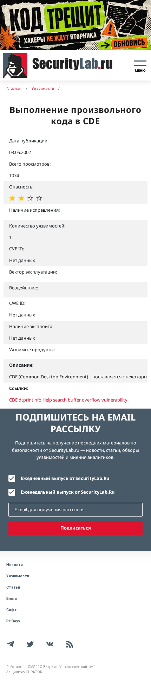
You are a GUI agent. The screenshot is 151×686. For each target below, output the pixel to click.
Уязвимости (17, 576)
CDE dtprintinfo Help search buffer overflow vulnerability (68, 400)
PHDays (13, 621)
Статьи (13, 587)
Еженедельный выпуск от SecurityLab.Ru (67, 492)
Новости (14, 565)
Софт (11, 610)
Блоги (11, 598)
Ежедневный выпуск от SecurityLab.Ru (65, 478)
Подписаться (75, 528)
